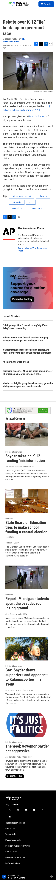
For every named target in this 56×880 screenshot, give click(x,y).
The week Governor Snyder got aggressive (27, 748)
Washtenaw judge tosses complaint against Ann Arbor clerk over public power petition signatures (27, 351)
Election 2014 (37, 208)
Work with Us (10, 834)
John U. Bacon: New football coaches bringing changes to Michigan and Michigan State (25, 339)
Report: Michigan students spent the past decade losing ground (27, 603)
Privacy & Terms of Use (15, 858)
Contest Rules (11, 852)
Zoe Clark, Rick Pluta (13, 757)
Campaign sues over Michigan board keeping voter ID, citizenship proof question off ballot (27, 372)
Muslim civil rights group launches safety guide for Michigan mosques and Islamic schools (28, 385)
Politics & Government (21, 196)
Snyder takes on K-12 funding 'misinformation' (25, 458)
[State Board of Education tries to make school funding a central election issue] (26, 501)
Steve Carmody (11, 614)
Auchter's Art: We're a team (16, 361)
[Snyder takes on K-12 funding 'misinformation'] (26, 434)
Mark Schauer (36, 116)
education (43, 196)
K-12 (31, 202)
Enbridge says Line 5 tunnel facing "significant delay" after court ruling (25, 327)
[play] (4, 876)
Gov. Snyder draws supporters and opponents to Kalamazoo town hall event (27, 677)
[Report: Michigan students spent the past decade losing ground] (26, 577)
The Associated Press (14, 40)
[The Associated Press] (9, 232)
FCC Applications (12, 863)
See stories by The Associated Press (33, 249)
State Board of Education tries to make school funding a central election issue (26, 529)
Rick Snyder (17, 202)
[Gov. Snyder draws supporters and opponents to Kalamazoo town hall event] (26, 648)
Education (9, 518)
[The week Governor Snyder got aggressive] (26, 725)
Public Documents (13, 840)
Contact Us (10, 828)
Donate (47, 4)
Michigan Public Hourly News (17, 846)
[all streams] (52, 876)
